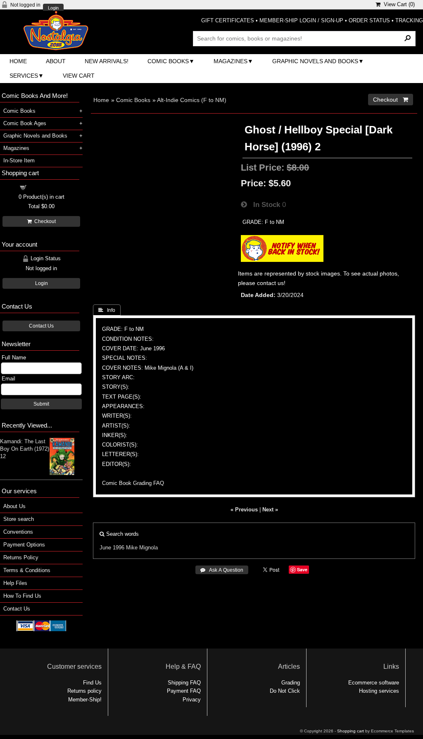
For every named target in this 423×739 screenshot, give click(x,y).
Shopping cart (46, 187)
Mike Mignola (142, 547)
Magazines (230, 61)
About (56, 61)
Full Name (14, 357)
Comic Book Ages (24, 123)
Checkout (44, 221)
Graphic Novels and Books (315, 61)
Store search (18, 519)
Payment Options (24, 545)
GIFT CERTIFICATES (227, 20)
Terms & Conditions (26, 570)
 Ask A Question (221, 570)
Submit (41, 404)
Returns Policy (20, 557)
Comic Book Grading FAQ (133, 483)
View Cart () (397, 4)
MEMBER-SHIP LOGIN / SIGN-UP (301, 20)
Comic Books (168, 61)
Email (8, 378)
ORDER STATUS (369, 20)
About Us (14, 506)
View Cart (79, 75)
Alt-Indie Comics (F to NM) (191, 100)
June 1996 (112, 547)
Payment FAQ (184, 691)
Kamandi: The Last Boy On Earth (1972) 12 (24, 448)
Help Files (15, 583)
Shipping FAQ (184, 683)
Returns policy (84, 691)
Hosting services (379, 691)
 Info (106, 310)
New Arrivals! (106, 61)
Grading (290, 683)
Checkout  (390, 99)
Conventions (18, 532)
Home (18, 61)
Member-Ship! (85, 699)
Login (53, 8)
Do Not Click (285, 691)
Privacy (192, 699)
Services (24, 75)
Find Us (92, 683)
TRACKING (409, 20)
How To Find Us (22, 596)
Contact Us (41, 325)
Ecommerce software (373, 683)
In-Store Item (19, 160)
